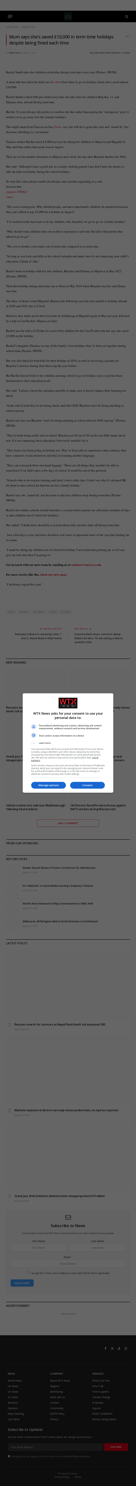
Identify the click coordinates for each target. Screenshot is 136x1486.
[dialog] (68, 743)
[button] (68, 743)
